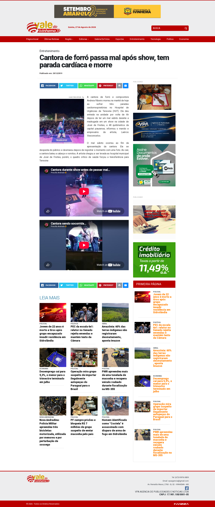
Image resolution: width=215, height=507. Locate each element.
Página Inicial (32, 39)
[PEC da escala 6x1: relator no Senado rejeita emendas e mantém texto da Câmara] (84, 312)
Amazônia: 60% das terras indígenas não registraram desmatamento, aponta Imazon (114, 333)
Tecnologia (155, 39)
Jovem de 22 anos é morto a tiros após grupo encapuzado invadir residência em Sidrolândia (52, 333)
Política (170, 39)
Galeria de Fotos (102, 39)
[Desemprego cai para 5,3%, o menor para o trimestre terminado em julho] (52, 357)
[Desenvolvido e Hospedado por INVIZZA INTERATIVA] (181, 503)
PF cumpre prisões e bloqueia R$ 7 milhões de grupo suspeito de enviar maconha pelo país (83, 427)
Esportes (120, 39)
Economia (184, 39)
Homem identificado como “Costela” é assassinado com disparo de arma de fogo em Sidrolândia (114, 427)
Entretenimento (137, 39)
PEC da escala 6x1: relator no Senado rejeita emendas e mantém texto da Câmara (82, 333)
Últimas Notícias (51, 39)
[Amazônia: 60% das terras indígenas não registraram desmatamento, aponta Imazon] (115, 312)
